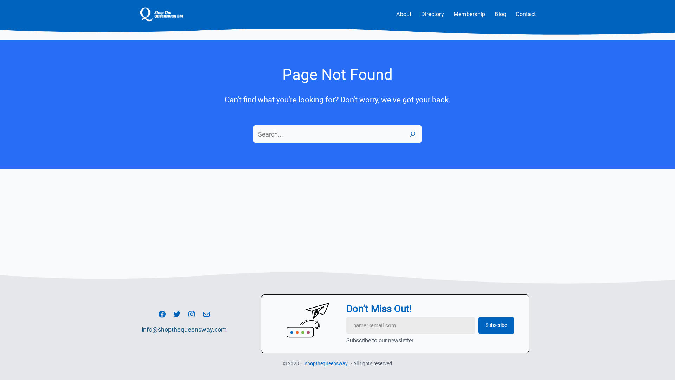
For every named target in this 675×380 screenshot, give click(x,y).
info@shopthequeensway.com (184, 329)
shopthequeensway (326, 363)
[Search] (412, 134)
